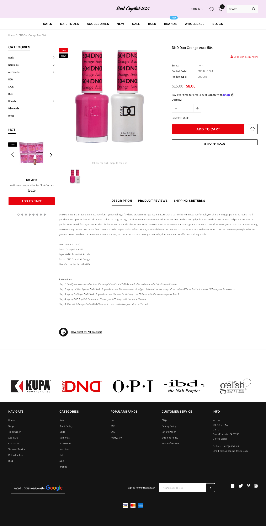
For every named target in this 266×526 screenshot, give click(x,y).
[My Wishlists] (210, 9)
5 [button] (33, 215)
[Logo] (133, 8)
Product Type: (179, 76)
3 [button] (26, 215)
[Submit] (210, 487)
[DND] (81, 386)
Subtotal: (177, 117)
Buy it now (214, 143)
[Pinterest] (248, 486)
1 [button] (18, 215)
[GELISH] (235, 386)
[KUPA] (30, 386)
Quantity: (177, 99)
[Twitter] (241, 486)
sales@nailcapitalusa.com (234, 450)
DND (200, 65)
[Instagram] (256, 486)
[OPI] (133, 386)
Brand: (175, 65)
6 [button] (37, 215)
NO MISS (31, 180)
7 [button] (41, 215)
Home (11, 35)
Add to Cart (31, 201)
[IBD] (184, 386)
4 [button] (30, 215)
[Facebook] (232, 486)
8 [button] (45, 215)
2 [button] (22, 215)
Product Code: (179, 71)
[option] (31, 172)
